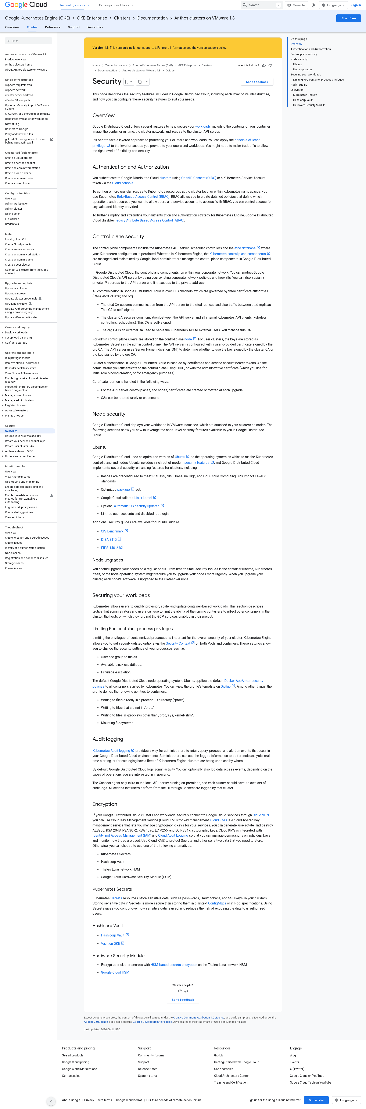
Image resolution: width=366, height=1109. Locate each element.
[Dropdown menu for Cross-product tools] (134, 5)
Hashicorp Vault (112, 935)
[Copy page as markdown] (140, 81)
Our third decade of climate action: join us (173, 1100)
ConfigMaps (217, 903)
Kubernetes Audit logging (111, 751)
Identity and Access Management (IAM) (122, 835)
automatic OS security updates (136, 506)
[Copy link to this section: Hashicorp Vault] (127, 926)
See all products (72, 1055)
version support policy (211, 47)
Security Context (178, 643)
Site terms (105, 1100)
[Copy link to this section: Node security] (129, 414)
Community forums (151, 1055)
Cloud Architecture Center (231, 1075)
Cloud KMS (218, 820)
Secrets (116, 898)
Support (74, 27)
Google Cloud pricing (75, 1062)
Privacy (89, 1100)
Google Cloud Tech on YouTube (310, 1082)
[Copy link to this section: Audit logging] (127, 739)
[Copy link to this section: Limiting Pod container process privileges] (177, 629)
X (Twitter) (297, 1069)
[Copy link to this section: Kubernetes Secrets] (136, 889)
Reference (53, 27)
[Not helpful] (270, 65)
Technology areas (72, 5)
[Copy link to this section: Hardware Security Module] (149, 956)
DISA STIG (109, 540)
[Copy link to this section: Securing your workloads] (154, 595)
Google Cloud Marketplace (79, 1069)
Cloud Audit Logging (173, 835)
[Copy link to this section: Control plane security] (148, 237)
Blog (293, 1055)
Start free (348, 18)
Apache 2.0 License (96, 1021)
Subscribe (316, 1100)
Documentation (152, 18)
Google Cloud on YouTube (307, 1075)
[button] (27, 332)
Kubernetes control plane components (237, 254)
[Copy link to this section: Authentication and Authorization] (173, 167)
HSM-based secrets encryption (174, 965)
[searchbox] (28, 40)
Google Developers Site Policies (152, 1021)
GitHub (226, 686)
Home (96, 65)
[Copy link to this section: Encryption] (121, 804)
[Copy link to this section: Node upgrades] (127, 560)
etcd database (245, 248)
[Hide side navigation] (51, 1101)
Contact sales (71, 1075)
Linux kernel (143, 498)
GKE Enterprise (92, 18)
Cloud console (122, 183)
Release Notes (147, 1069)
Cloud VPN (261, 815)
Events (294, 1062)
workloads (203, 126)
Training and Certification (231, 1082)
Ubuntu (180, 457)
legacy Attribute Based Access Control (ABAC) (150, 220)
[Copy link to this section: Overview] (119, 115)
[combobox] (262, 5)
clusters (165, 178)
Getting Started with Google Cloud (236, 1062)
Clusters (122, 18)
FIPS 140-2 (109, 548)
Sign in (356, 5)
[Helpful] (264, 65)
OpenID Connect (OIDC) (198, 178)
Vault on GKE (110, 944)
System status (148, 1075)
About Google (71, 1100)
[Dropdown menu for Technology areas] (90, 5)
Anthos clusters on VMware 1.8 (205, 18)
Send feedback (257, 82)
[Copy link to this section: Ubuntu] (111, 447)
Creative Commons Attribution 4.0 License (198, 1017)
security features (196, 463)
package (123, 490)
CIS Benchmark (112, 531)
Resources (95, 27)
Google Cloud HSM (115, 972)
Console (299, 5)
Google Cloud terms (129, 1100)
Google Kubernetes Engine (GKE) (37, 18)
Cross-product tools (114, 5)
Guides (32, 27)
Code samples (223, 1069)
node (188, 339)
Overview (12, 27)
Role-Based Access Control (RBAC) (143, 197)
